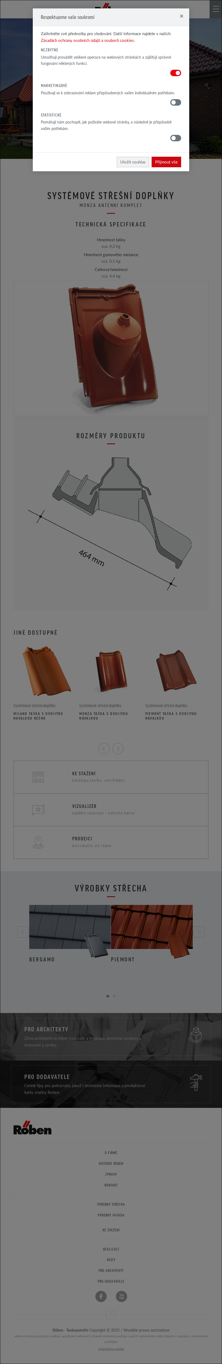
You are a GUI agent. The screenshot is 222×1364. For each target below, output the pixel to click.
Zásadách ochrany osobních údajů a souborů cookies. (88, 40)
